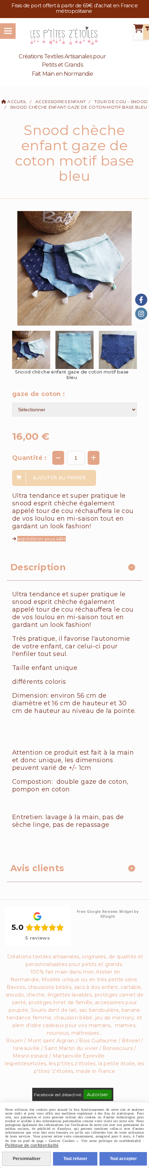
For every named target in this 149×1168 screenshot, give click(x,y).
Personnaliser (27, 1158)
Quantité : (29, 458)
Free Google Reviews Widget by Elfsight (107, 914)
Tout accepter (123, 1158)
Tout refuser (75, 1158)
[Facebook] (141, 300)
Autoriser (97, 1094)
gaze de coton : (38, 394)
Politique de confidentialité (32, 1145)
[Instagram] (141, 314)
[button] (127, 350)
